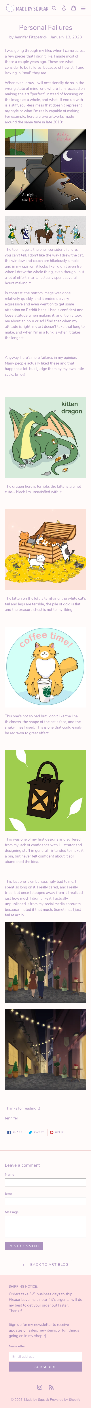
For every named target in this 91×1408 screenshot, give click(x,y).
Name (9, 1174)
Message (12, 1212)
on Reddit (29, 309)
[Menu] (83, 8)
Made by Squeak (36, 1399)
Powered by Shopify (65, 1399)
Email (9, 1193)
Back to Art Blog (49, 1264)
